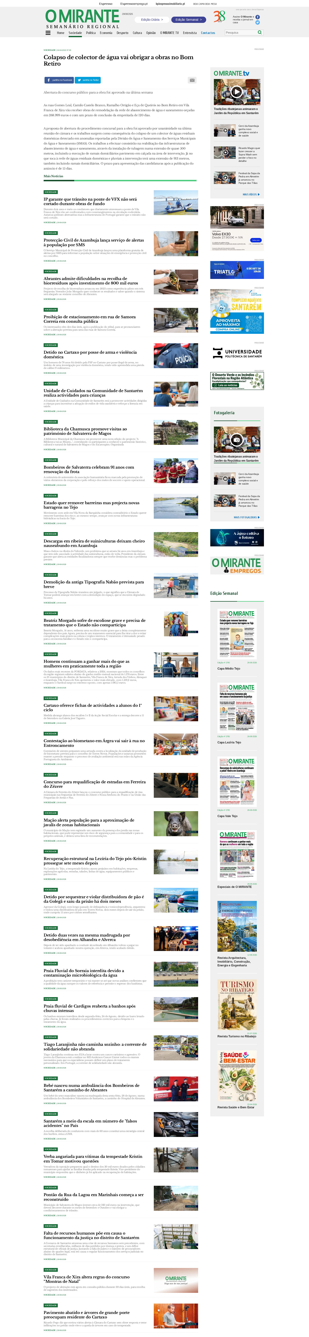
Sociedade (50, 50)
